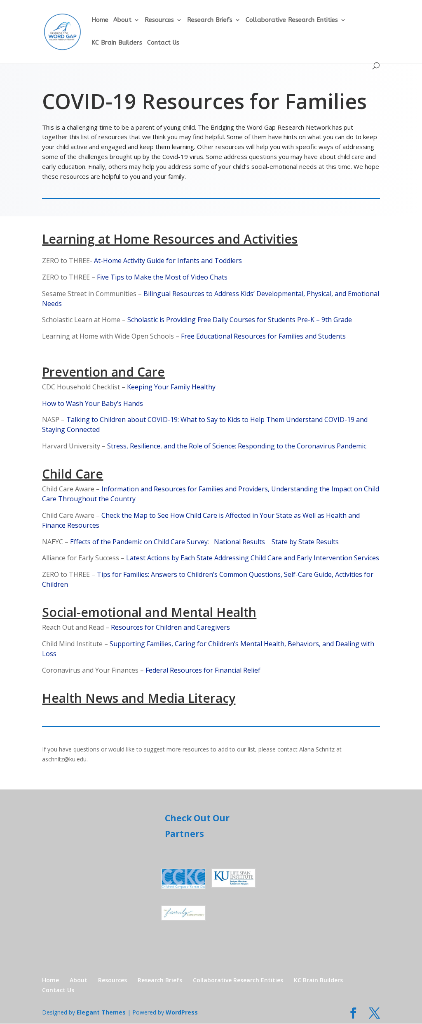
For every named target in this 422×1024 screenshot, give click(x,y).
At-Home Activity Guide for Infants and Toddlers (168, 260)
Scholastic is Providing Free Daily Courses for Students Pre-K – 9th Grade (239, 319)
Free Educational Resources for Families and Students (263, 336)
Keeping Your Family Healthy (171, 386)
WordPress (182, 1012)
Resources (159, 20)
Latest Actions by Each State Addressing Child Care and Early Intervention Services (252, 557)
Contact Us (163, 43)
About (122, 20)
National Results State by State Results (274, 541)
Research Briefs (209, 20)
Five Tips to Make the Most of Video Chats (162, 277)
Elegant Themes (101, 1012)
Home (99, 20)
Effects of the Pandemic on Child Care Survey (139, 541)
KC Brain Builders (116, 43)
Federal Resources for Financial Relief (202, 670)
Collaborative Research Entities (292, 20)
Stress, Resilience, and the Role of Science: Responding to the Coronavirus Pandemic (236, 445)
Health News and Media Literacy (138, 698)
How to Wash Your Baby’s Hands (92, 403)
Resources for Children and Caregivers (170, 627)
